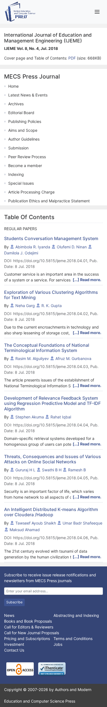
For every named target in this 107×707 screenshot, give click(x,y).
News (9, 615)
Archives (16, 103)
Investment (14, 644)
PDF (72, 58)
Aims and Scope (22, 130)
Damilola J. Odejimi (21, 253)
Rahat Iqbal (60, 417)
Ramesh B (77, 469)
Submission (18, 148)
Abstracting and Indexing (76, 615)
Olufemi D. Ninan (72, 246)
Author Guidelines (24, 139)
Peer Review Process (27, 156)
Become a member (25, 165)
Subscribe (14, 602)
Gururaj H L (25, 469)
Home (13, 86)
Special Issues (21, 183)
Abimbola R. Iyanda (32, 246)
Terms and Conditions (73, 638)
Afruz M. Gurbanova (73, 358)
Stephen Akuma (29, 417)
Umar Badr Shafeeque (82, 523)
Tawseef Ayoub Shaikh (35, 523)
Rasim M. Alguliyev (32, 358)
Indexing (16, 174)
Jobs (58, 644)
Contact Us (14, 650)
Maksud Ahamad (25, 529)
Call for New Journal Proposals (31, 632)
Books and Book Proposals (28, 621)
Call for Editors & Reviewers (28, 627)
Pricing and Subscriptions (27, 638)
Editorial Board (21, 112)
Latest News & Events (27, 95)
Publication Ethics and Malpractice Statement (49, 200)
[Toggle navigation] (97, 11)
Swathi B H (51, 469)
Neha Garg (25, 305)
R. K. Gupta (51, 305)
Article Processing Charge (31, 192)
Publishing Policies (24, 121)
